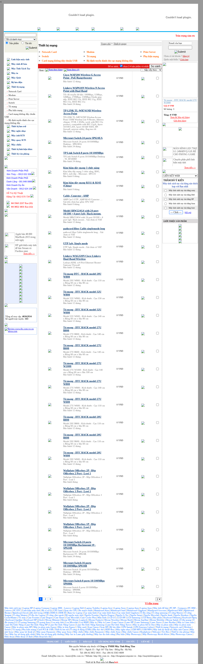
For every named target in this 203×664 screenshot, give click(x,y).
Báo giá (85, 29)
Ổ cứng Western (20, 615)
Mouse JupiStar (141, 620)
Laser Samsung (142, 622)
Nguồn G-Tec (122, 615)
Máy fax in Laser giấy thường (79, 634)
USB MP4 (147, 629)
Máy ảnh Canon (181, 629)
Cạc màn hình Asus (107, 613)
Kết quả (188, 212)
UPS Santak (127, 627)
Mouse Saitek (172, 620)
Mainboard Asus (102, 610)
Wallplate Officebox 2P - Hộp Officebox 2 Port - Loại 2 (79, 508)
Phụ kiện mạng (14, 110)
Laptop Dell (78, 608)
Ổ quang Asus (44, 622)
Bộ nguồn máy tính (74, 615)
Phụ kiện (121, 634)
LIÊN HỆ (145, 642)
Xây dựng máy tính (107, 29)
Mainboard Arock (20, 613)
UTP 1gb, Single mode (75, 243)
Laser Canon (117, 622)
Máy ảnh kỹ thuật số (163, 629)
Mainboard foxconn (157, 610)
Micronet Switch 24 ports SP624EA (82, 138)
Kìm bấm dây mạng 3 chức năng (81, 167)
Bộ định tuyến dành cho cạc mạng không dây (110, 60)
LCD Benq (146, 617)
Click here (184, 59)
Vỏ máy (22, 617)
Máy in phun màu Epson (45, 627)
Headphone (145, 632)
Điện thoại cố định (24, 636)
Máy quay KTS (18, 140)
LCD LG (112, 617)
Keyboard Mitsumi (172, 617)
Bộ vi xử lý (47, 610)
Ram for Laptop (75, 613)
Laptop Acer (107, 608)
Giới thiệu (68, 29)
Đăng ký (186, 56)
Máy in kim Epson (66, 627)
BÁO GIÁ (87, 642)
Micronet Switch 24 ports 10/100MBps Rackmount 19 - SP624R (79, 545)
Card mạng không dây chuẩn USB (59, 60)
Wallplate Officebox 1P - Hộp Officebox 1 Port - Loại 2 (79, 526)
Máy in (14, 73)
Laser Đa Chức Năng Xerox (119, 624)
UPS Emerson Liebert (144, 627)
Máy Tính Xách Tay (20, 68)
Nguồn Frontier (92, 615)
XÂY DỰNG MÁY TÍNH (109, 642)
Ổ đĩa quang (186, 620)
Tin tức (129, 29)
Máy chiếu (15, 144)
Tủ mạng (11, 106)
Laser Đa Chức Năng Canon (62, 624)
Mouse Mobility (157, 620)
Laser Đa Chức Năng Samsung (90, 624)
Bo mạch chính (86, 610)
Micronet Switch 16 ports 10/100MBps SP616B (77, 564)
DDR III (63, 613)
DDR (46, 613)
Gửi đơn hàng (180, 120)
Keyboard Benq (189, 617)
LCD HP (122, 617)
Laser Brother (169, 622)
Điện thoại (10, 636)
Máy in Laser (104, 622)
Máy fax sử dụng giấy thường (50, 634)
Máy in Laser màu (186, 622)
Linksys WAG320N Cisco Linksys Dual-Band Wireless (82, 257)
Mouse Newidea (112, 620)
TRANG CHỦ (53, 642)
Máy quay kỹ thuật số (25, 632)
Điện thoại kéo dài (43, 636)
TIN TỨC (130, 642)
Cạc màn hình (90, 613)
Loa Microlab (72, 622)
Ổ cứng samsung (160, 613)
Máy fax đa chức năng (105, 634)
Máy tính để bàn (18, 64)
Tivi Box (166, 632)
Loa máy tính (58, 622)
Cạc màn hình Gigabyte (128, 613)
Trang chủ (49, 29)
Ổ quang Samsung (27, 622)
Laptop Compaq (42, 608)
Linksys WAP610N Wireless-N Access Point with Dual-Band (84, 89)
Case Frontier (33, 617)
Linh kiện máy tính (31, 610)
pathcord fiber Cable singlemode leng (84, 228)
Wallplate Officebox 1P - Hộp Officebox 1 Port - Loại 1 (79, 490)
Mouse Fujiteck (96, 620)
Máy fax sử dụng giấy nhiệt (22, 634)
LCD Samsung (134, 617)
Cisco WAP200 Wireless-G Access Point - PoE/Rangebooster (82, 76)
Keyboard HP (30, 620)
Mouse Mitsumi (52, 620)
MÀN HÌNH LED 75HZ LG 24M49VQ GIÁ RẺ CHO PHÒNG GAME (185, 149)
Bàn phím (158, 617)
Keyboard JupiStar (14, 620)
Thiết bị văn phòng (19, 154)
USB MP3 (136, 629)
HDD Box (110, 629)
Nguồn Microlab (152, 615)
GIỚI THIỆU (71, 642)
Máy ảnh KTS (17, 135)
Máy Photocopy (134, 634)
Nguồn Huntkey (181, 615)
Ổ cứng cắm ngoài (55, 615)
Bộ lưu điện (16, 82)
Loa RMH (84, 622)
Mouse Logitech (80, 620)
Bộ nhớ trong (36, 613)
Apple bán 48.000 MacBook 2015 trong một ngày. (25, 235)
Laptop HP (27, 608)
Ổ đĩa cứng (146, 613)
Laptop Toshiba (92, 608)
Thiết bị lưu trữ (18, 126)
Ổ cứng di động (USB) (81, 629)
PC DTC (17, 610)
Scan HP (104, 627)
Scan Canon (93, 627)
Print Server (12, 99)
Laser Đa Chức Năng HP (36, 624)
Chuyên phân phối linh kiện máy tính (184, 159)
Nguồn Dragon (108, 615)
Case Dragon (47, 617)
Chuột (41, 620)
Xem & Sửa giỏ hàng (180, 117)
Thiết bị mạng (17, 87)
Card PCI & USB (46, 629)
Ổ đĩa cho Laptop (37, 615)
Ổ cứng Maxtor (176, 613)
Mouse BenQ (127, 620)
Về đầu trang (151, 603)
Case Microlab (72, 617)
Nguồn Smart (136, 615)
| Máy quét (82, 627)
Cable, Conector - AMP (76, 195)
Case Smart (59, 617)
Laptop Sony (120, 608)
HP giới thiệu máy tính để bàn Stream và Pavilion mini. (25, 246)
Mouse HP (66, 620)
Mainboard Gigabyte (137, 610)
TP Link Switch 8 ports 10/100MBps (83, 153)
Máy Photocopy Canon (182, 634)
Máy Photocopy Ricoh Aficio (156, 634)
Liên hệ (145, 29)
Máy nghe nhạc (18, 131)
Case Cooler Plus (89, 617)
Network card (176, 627)
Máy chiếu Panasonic (95, 632)
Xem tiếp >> (29, 253)
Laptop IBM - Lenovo (61, 608)
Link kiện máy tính (19, 59)
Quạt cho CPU (71, 610)
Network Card (13, 91)
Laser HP (129, 622)
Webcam (156, 632)
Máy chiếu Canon (130, 632)
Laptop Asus (133, 608)
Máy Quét (15, 77)
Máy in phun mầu (164, 624)
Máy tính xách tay (13, 608)
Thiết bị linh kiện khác (21, 149)
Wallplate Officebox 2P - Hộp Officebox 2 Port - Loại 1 (79, 472)
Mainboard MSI (175, 610)
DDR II (54, 613)
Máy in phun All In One (144, 624)
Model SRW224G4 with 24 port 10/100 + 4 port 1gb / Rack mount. (82, 212)
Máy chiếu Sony (113, 632)
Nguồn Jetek (167, 615)
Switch (10, 102)
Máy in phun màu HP (22, 627)
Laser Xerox (156, 622)
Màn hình (102, 617)
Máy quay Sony (64, 632)
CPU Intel (58, 610)
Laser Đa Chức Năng (14, 624)
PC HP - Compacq (178, 608)
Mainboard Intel (118, 610)
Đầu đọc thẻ (98, 629)
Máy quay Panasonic (46, 632)
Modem (11, 95)
